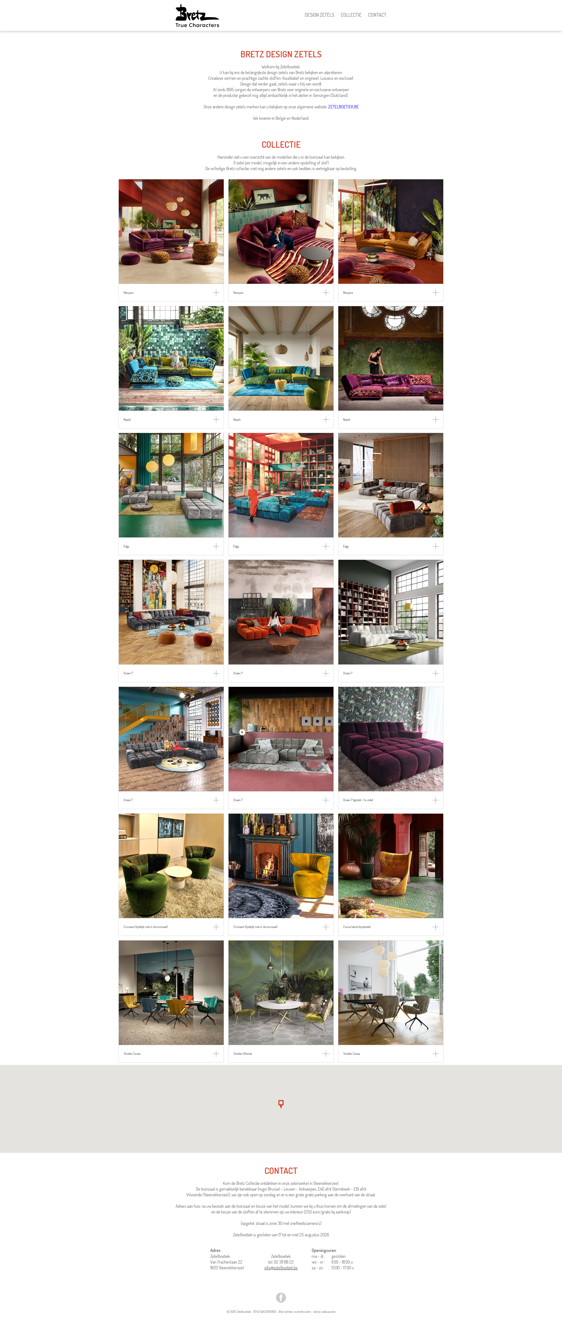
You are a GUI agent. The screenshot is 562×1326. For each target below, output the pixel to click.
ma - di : (318, 1256)
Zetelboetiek (281, 1256)
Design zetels (319, 15)
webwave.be (328, 1311)
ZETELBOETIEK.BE (343, 106)
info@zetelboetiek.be (281, 1267)
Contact (377, 15)
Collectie (351, 15)
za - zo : (318, 1267)
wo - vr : (318, 1262)
